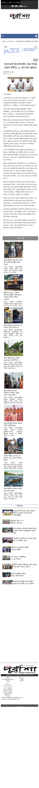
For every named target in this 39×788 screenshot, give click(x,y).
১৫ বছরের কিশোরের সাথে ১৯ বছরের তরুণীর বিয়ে (29, 50)
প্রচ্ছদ (4, 41)
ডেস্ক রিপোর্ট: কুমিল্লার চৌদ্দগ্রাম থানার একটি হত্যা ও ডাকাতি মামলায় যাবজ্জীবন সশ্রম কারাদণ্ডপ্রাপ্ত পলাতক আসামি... (13, 301)
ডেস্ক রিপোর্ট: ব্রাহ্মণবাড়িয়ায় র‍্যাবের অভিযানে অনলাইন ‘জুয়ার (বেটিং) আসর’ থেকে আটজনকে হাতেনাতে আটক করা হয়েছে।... (13, 397)
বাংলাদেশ (11, 41)
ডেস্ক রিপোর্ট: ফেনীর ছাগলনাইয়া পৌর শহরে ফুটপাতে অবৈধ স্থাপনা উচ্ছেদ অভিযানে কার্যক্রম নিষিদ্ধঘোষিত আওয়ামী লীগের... (13, 463)
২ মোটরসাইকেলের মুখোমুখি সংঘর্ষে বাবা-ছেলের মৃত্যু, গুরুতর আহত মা (11, 51)
